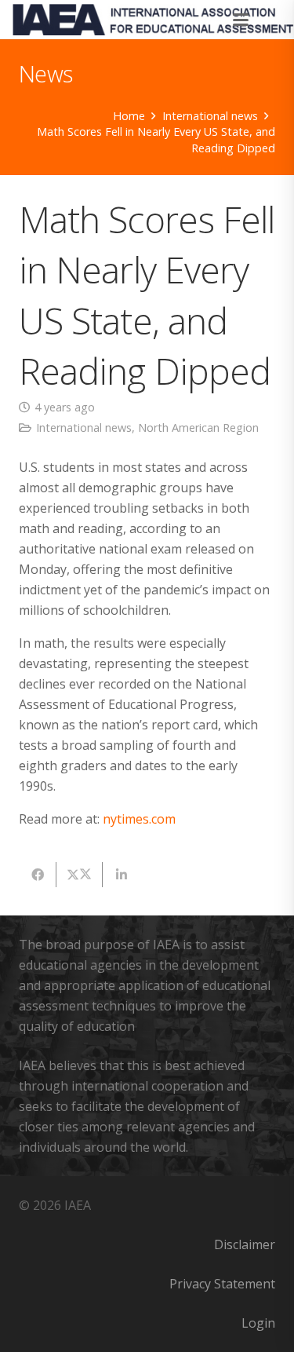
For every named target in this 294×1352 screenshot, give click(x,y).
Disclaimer (244, 1244)
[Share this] (37, 874)
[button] (241, 19)
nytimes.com (139, 819)
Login (258, 1323)
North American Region (198, 427)
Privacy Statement (222, 1283)
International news (84, 427)
